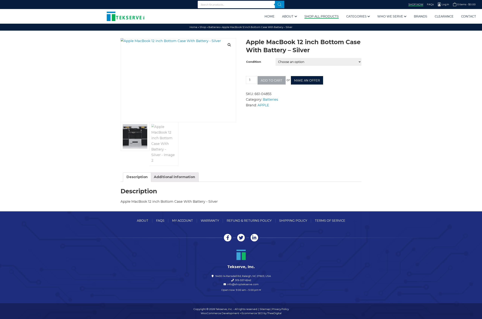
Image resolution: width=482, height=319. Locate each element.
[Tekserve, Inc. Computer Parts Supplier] (125, 16)
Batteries (214, 27)
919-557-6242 (243, 280)
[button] (229, 45)
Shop (203, 27)
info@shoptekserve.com (243, 284)
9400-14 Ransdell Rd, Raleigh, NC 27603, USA (243, 275)
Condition (253, 61)
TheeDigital (274, 313)
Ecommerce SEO (252, 313)
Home (193, 27)
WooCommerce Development (220, 313)
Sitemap (265, 309)
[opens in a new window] (227, 237)
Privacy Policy (280, 309)
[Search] (279, 4)
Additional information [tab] (174, 177)
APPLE (263, 105)
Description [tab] (137, 177)
